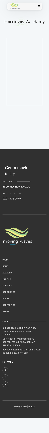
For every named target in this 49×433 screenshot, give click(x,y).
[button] (38, 6)
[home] (14, 6)
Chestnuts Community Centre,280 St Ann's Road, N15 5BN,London (19, 331)
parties (7, 279)
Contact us (9, 305)
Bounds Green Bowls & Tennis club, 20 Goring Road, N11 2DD (22, 351)
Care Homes (9, 292)
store (6, 312)
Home (5, 266)
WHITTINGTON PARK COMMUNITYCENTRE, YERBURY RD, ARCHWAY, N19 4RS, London (19, 342)
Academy (7, 273)
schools (7, 286)
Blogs (6, 299)
